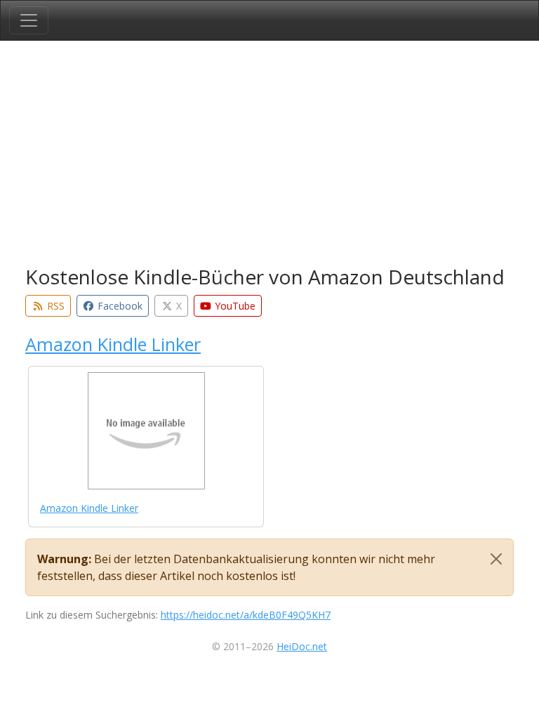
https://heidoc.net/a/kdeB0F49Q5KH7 (246, 614)
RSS (54, 305)
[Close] (496, 559)
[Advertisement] (269, 156)
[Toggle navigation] (28, 20)
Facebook (118, 305)
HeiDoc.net (302, 646)
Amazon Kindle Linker (113, 344)
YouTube (233, 305)
